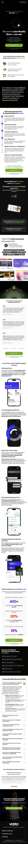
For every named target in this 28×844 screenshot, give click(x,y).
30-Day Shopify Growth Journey (16, 48)
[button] (2, 2)
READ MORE (14, 786)
